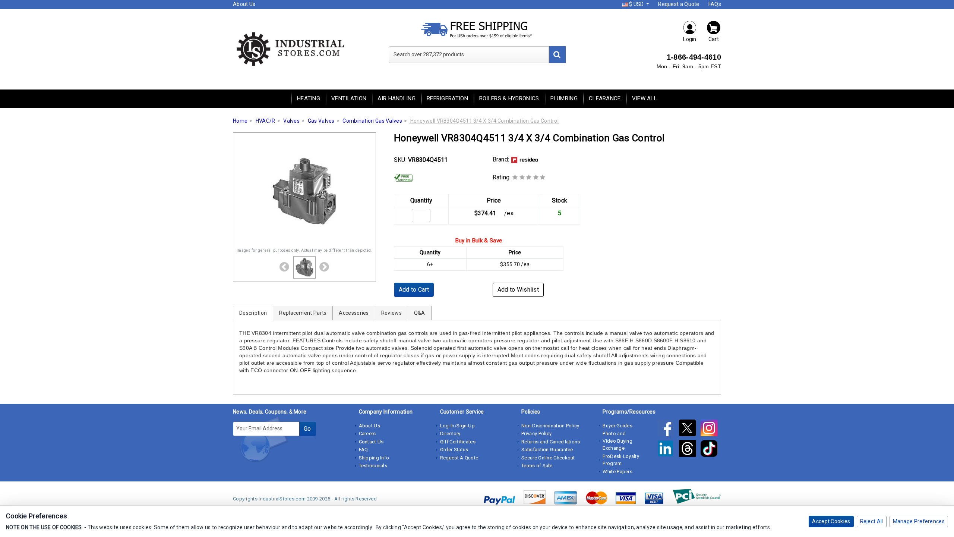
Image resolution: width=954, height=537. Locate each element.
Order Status (454, 449)
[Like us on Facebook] (668, 429)
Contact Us (371, 442)
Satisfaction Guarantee (547, 449)
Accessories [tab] (354, 313)
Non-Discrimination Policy (550, 425)
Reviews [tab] (391, 313)
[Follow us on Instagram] (711, 429)
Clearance (605, 98)
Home (240, 121)
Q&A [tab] (419, 313)
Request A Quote (459, 458)
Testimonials (373, 465)
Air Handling (397, 98)
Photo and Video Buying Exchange (617, 441)
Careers (367, 433)
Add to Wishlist (518, 289)
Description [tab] (253, 313)
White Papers (617, 471)
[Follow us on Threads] (690, 450)
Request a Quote (678, 4)
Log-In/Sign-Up (457, 425)
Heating (308, 98)
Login (689, 39)
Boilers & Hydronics (509, 98)
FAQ (363, 449)
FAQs (714, 4)
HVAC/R (265, 121)
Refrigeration (447, 98)
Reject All (871, 521)
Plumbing (564, 98)
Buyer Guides (617, 425)
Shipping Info (374, 458)
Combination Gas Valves (372, 121)
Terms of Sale (536, 465)
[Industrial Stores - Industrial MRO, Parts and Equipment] (290, 48)
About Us (244, 4)
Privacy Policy (536, 433)
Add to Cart (414, 289)
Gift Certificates (458, 442)
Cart (713, 39)
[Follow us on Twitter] (690, 429)
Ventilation (348, 98)
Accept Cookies (831, 521)
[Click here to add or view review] (529, 177)
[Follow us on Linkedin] (668, 450)
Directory (450, 433)
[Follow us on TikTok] (711, 450)
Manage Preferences (919, 521)
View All (644, 98)
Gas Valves (321, 121)
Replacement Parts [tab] (302, 313)
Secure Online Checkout (548, 458)
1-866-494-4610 (694, 57)
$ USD (636, 4)
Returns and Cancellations (550, 442)
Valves (291, 121)
